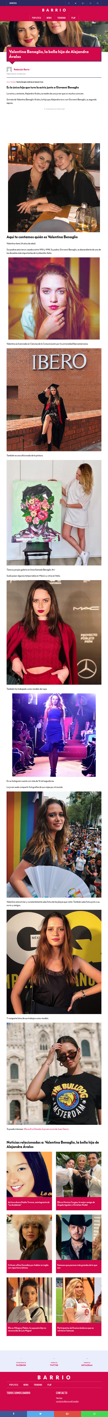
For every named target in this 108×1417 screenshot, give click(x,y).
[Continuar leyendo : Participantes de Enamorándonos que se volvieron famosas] (78, 1300)
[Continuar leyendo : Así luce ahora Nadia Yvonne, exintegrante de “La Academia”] (29, 1174)
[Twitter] (75, 3)
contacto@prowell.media (67, 1401)
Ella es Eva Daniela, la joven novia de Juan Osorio (46, 1129)
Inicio (8, 82)
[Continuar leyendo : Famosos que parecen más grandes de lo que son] (78, 1237)
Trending (13, 82)
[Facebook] (69, 3)
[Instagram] (90, 3)
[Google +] (83, 3)
